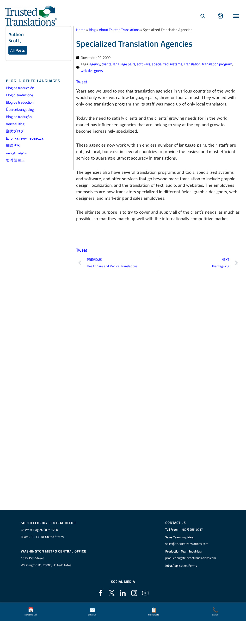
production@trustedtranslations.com (190, 557)
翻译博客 (13, 145)
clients (106, 64)
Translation (192, 64)
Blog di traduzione (19, 95)
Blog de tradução (19, 116)
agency (94, 64)
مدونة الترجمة (16, 152)
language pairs (124, 64)
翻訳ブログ (15, 131)
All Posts (17, 50)
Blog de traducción (20, 88)
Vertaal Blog (15, 124)
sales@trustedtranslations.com (186, 543)
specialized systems (167, 64)
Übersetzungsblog (20, 109)
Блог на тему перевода (24, 138)
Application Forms (184, 565)
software (143, 64)
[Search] (203, 16)
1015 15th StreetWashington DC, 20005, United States (46, 561)
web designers (92, 70)
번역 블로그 (15, 160)
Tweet (81, 82)
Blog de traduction (20, 102)
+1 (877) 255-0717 (190, 529)
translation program (217, 64)
